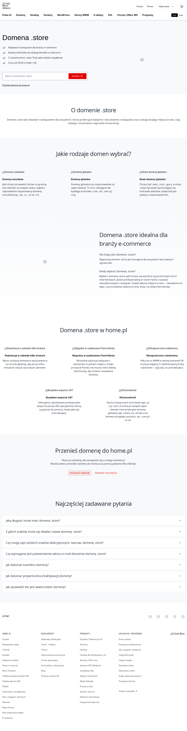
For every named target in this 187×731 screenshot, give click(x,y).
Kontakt (5, 655)
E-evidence (7, 718)
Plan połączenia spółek (13, 712)
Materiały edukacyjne (51, 639)
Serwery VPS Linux (89, 660)
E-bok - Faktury (48, 644)
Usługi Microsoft (126, 655)
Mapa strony (8, 707)
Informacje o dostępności (14, 692)
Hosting (83, 650)
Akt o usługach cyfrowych (14, 697)
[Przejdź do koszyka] (182, 6)
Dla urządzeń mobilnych (130, 650)
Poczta (140, 6)
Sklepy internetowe (88, 676)
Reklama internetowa (89, 697)
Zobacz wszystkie (127, 691)
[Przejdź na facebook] (174, 616)
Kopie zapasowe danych (130, 676)
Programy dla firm (127, 681)
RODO (5, 686)
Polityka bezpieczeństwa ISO (15, 676)
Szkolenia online (126, 665)
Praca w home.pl (10, 665)
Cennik (5, 639)
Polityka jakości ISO (11, 681)
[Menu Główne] (8, 5)
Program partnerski (50, 676)
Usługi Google (125, 660)
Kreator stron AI (87, 692)
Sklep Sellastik (86, 681)
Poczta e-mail (86, 686)
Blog (43, 671)
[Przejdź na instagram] (183, 616)
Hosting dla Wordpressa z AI (93, 655)
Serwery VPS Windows (90, 665)
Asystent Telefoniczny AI (91, 639)
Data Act (6, 702)
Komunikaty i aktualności (52, 665)
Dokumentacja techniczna (53, 655)
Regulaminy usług (10, 644)
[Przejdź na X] (150, 616)
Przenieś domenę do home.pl (16, 85)
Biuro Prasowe (9, 671)
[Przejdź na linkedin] (158, 616)
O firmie (6, 650)
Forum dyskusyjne (49, 660)
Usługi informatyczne (89, 702)
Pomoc (150, 6)
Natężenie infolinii (10, 660)
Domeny (84, 644)
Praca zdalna (125, 639)
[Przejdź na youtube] (166, 616)
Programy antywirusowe (130, 644)
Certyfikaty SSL (87, 671)
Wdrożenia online (127, 671)
